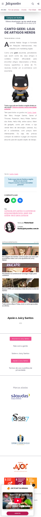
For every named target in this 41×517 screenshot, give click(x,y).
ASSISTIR (17, 513)
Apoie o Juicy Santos (20, 361)
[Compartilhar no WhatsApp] (13, 200)
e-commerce (29, 211)
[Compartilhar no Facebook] (20, 200)
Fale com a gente (20, 346)
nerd (13, 215)
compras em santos (13, 211)
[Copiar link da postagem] (7, 200)
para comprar (22, 215)
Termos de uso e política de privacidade (20, 369)
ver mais (36, 242)
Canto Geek (31, 112)
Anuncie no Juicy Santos (20, 339)
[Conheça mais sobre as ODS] (20, 483)
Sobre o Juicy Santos (20, 353)
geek (26, 213)
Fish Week (32, 10)
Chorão (24, 10)
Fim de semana (13, 10)
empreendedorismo (13, 213)
